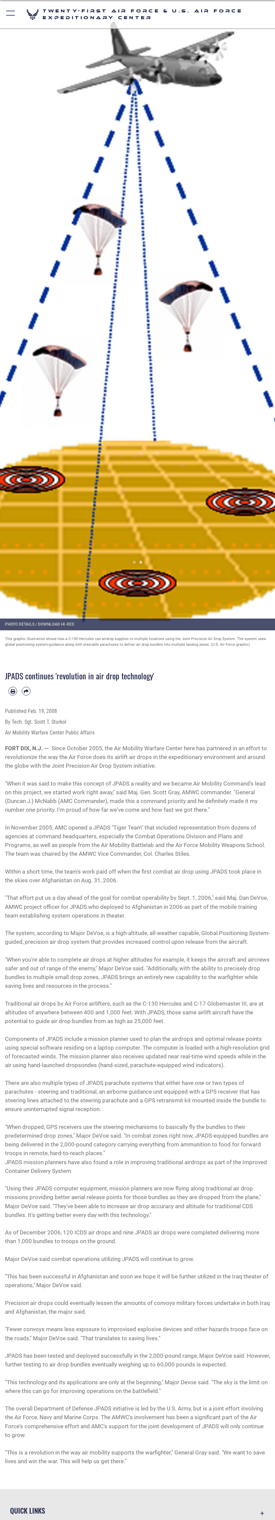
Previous (14, 320)
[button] (11, 14)
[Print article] (12, 691)
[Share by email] (26, 691)
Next (261, 320)
